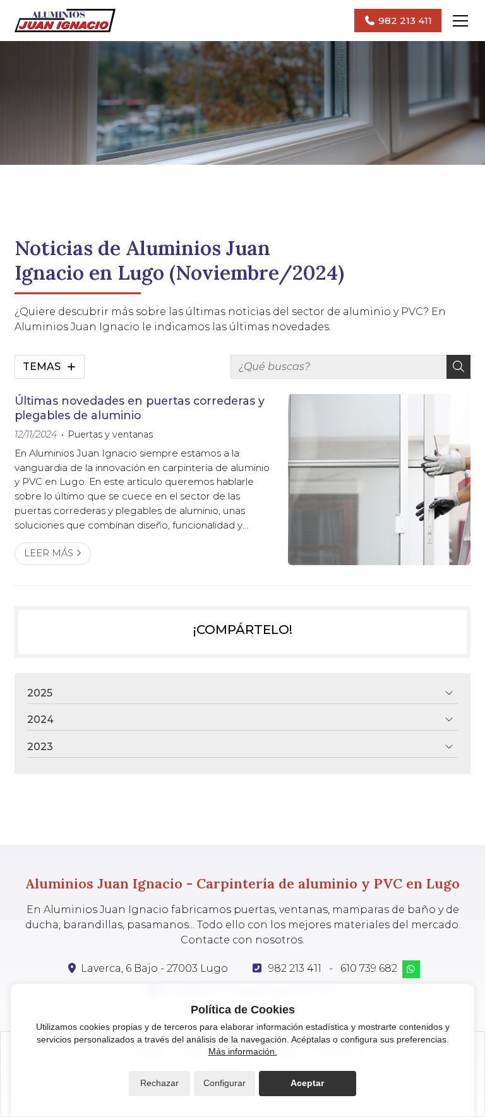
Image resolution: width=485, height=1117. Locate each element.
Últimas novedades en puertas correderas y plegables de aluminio (140, 407)
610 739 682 (368, 968)
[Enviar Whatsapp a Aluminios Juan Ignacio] (411, 969)
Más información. (242, 1051)
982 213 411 (294, 968)
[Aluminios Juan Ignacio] (65, 20)
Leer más (48, 553)
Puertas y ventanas (110, 434)
